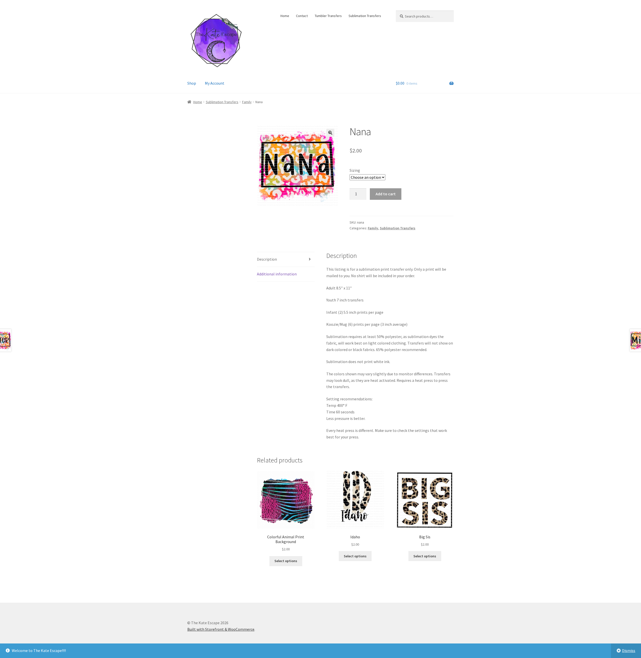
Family (247, 102)
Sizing (355, 170)
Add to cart (386, 193)
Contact (302, 16)
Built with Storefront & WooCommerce (220, 629)
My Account (214, 83)
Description (267, 259)
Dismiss (628, 650)
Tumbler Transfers (328, 16)
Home (284, 16)
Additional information (277, 273)
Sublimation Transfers (365, 16)
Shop (191, 83)
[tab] (286, 259)
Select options (285, 561)
